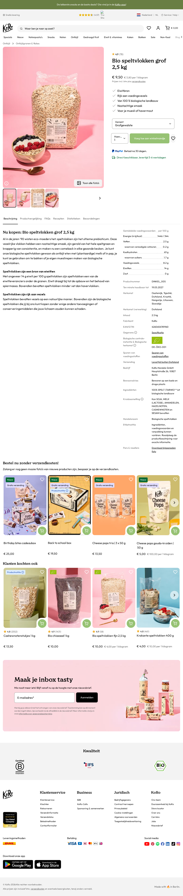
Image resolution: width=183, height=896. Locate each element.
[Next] (181, 37)
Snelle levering (13, 15)
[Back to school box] (69, 515)
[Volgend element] (100, 198)
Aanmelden (86, 697)
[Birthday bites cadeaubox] (25, 515)
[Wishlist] (149, 28)
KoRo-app (120, 4)
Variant (119, 122)
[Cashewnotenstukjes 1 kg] (25, 608)
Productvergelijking (31, 218)
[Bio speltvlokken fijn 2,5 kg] (113, 608)
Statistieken (73, 218)
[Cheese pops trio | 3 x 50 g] (113, 515)
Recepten (58, 218)
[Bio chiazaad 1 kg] (69, 608)
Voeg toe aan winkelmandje (149, 138)
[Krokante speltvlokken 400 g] (158, 608)
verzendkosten (139, 81)
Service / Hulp (170, 15)
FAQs (47, 218)
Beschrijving (10, 218)
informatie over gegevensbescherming (35, 713)
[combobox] (80, 28)
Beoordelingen (91, 218)
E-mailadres (25, 697)
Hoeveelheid (118, 136)
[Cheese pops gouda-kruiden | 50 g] (158, 515)
